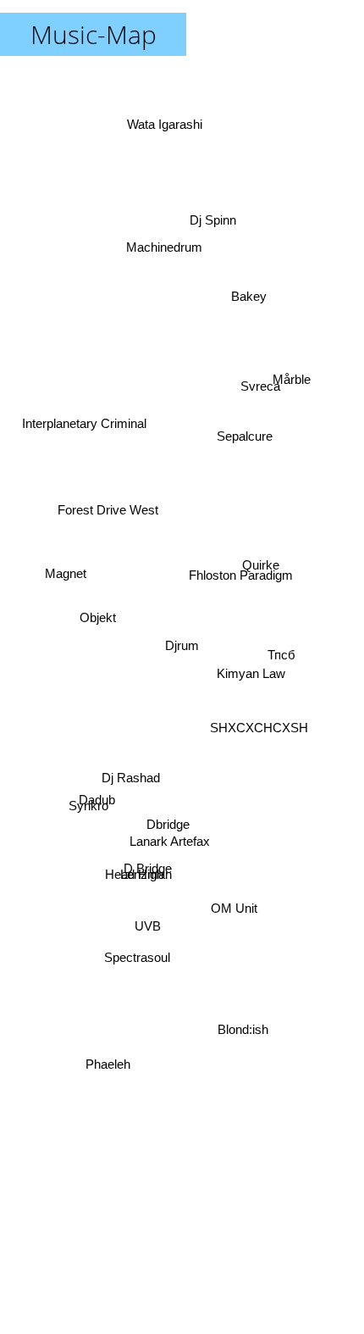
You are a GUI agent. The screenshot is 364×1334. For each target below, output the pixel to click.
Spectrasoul (135, 958)
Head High (140, 901)
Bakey (244, 271)
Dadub (101, 830)
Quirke (262, 573)
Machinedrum (170, 241)
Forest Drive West (107, 500)
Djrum (182, 645)
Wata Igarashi (171, 123)
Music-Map (93, 34)
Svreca (253, 362)
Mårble (286, 368)
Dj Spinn (207, 198)
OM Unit (235, 915)
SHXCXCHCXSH (258, 772)
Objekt (100, 615)
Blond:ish (247, 1035)
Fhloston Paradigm (248, 635)
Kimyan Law (251, 669)
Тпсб (282, 652)
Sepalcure (239, 410)
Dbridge (166, 825)
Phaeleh (102, 1055)
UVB (152, 944)
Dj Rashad (122, 729)
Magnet (65, 554)
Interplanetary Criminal (87, 388)
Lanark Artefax (175, 849)
